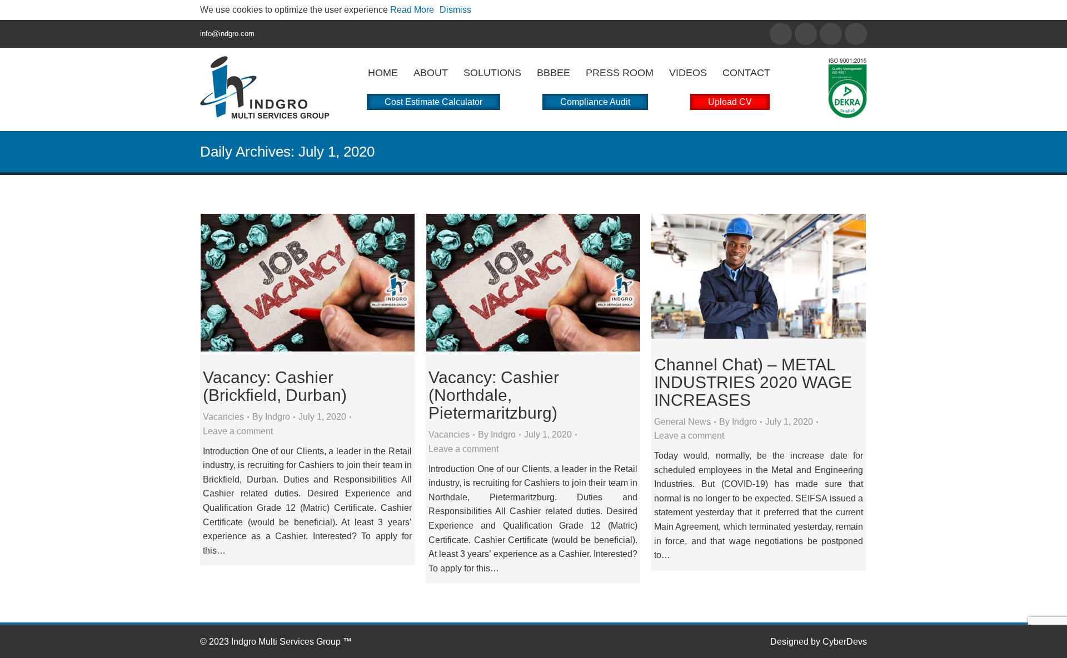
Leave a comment (238, 431)
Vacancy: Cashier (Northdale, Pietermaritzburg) (493, 395)
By (271, 416)
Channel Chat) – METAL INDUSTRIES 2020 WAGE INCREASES (753, 382)
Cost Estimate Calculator (433, 102)
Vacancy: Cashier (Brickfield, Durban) (275, 386)
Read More (412, 9)
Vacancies (223, 416)
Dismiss (455, 9)
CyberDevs (844, 641)
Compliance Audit (595, 102)
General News (682, 421)
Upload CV (730, 102)
